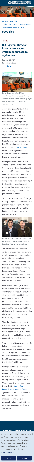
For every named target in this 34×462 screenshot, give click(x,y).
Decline (8, 458)
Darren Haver (22, 147)
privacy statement (7, 452)
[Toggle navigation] (4, 3)
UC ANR (5, 21)
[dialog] (17, 446)
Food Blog (13, 21)
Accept (24, 458)
